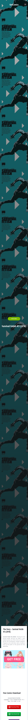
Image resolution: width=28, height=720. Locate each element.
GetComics (14, 4)
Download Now (15, 707)
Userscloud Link (15, 714)
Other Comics (14, 318)
